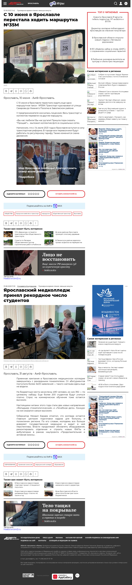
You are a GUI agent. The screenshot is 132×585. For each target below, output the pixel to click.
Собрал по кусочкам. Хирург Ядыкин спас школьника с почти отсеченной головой (113, 77)
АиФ (5, 85)
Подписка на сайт (28, 541)
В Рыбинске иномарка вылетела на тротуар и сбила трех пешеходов (108, 60)
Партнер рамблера (43, 575)
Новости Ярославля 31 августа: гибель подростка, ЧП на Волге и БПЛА (108, 19)
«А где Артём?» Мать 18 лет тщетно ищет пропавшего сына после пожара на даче (112, 353)
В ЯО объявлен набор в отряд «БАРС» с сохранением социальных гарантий (108, 50)
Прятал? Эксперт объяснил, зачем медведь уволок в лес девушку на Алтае (112, 102)
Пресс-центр (48, 538)
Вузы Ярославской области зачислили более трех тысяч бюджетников (66, 493)
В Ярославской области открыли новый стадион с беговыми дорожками (107, 40)
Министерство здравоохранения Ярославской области (26, 361)
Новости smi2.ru (12, 278)
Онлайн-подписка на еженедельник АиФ (102, 538)
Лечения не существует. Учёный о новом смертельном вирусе (111, 343)
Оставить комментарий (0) (66, 194)
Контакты (42, 541)
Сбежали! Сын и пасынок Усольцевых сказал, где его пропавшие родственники (113, 94)
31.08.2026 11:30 (9, 286)
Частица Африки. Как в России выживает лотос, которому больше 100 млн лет (112, 361)
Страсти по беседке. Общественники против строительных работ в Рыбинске (28, 242)
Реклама (59, 538)
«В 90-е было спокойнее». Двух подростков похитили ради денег (111, 386)
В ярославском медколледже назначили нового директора (67, 484)
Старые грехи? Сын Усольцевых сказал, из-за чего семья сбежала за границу (112, 378)
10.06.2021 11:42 (9, 10)
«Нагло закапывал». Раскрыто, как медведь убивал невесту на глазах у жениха (112, 119)
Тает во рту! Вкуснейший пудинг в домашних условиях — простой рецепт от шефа (112, 111)
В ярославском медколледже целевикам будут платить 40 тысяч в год (27, 493)
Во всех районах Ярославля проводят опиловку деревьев (67, 233)
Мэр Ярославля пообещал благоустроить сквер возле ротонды (48, 170)
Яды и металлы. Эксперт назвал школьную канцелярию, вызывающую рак (111, 370)
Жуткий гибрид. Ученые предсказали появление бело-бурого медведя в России (113, 85)
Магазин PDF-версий (74, 538)
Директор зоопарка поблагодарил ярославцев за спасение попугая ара (107, 29)
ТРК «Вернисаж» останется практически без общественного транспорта (28, 234)
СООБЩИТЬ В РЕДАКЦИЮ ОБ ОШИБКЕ (63, 541)
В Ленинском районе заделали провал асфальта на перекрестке (68, 241)
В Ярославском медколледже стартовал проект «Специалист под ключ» (27, 485)
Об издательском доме (30, 538)
